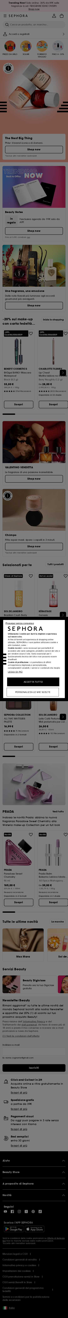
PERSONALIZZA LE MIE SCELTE (32, 692)
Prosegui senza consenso (20, 623)
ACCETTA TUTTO (33, 682)
